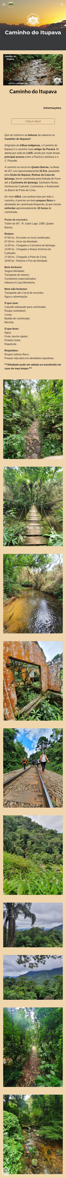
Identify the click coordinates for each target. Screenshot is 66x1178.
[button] (4, 4)
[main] (33, 25)
